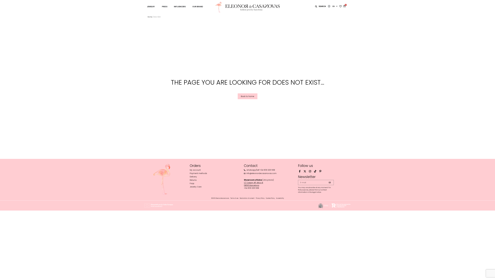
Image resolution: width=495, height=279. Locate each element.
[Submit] (330, 182)
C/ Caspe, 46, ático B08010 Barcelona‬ (253, 184)
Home (150, 17)
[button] (335, 6)
